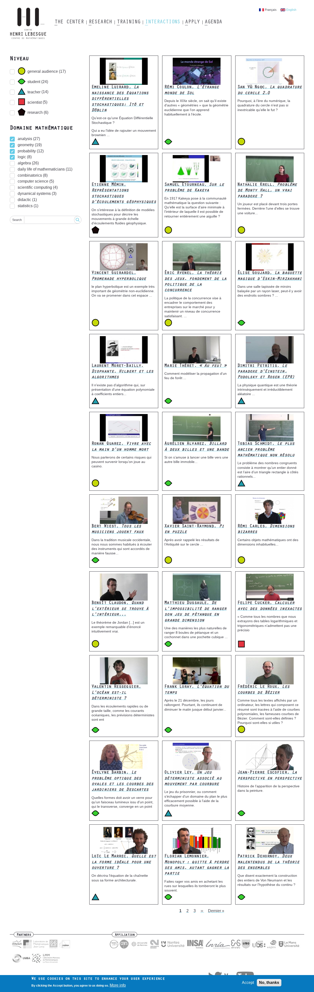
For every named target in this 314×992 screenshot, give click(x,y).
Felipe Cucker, (269, 606)
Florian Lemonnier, (196, 865)
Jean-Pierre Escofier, (269, 776)
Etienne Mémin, (124, 193)
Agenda (213, 22)
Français (270, 10)
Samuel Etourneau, (194, 188)
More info (118, 985)
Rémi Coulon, (191, 90)
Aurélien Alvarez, (196, 447)
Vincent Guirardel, (119, 276)
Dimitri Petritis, (265, 372)
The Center (69, 22)
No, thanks (269, 982)
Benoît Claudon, (120, 609)
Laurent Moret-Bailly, (123, 372)
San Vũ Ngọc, (269, 90)
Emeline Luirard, (120, 99)
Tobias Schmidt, (265, 450)
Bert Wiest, (118, 529)
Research (100, 22)
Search (17, 220)
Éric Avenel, (195, 282)
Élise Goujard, (269, 276)
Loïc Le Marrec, (124, 862)
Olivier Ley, (192, 779)
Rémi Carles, (265, 529)
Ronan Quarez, (121, 447)
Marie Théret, (195, 366)
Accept (248, 982)
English (291, 10)
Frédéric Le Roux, (263, 690)
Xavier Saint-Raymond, (194, 529)
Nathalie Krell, (267, 191)
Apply (192, 22)
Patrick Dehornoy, (268, 862)
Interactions (162, 22)
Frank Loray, (196, 690)
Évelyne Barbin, (123, 781)
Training (128, 22)
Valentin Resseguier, (116, 693)
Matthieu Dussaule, (195, 612)
